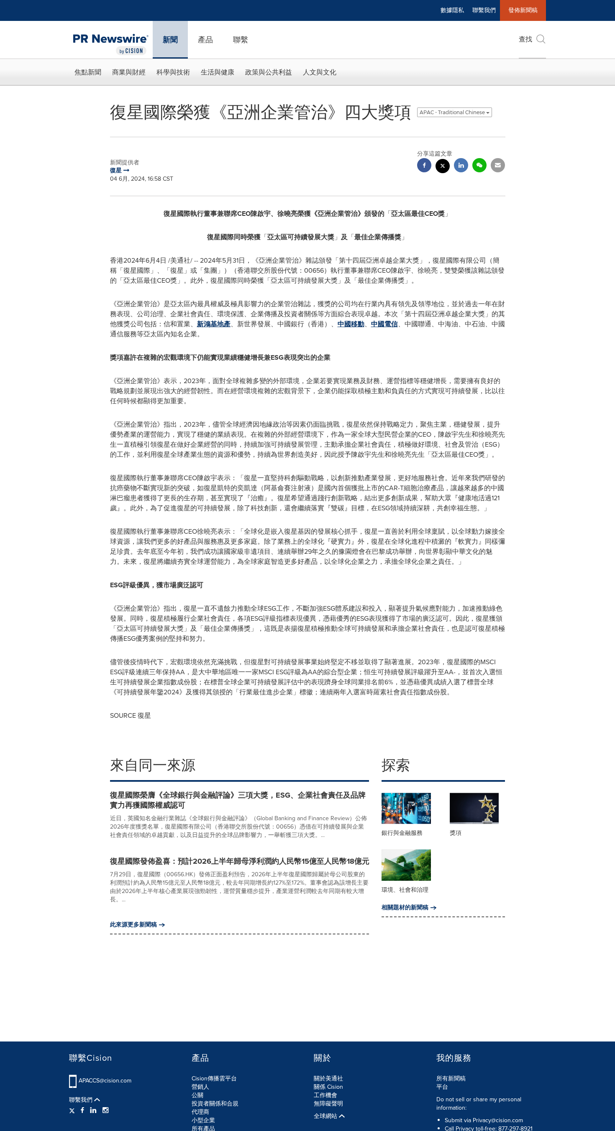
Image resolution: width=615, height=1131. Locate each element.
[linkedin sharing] (461, 166)
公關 (197, 1095)
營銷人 (200, 1086)
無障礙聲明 (328, 1103)
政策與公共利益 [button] (268, 72)
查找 (525, 39)
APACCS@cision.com (105, 1080)
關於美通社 (328, 1078)
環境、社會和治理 (405, 889)
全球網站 (326, 1116)
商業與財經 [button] (129, 72)
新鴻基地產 (214, 324)
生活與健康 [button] (217, 72)
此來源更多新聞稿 (133, 925)
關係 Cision (328, 1086)
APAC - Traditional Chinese (453, 112)
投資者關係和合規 (215, 1103)
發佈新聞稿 (523, 10)
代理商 (200, 1112)
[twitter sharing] (443, 167)
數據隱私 (452, 10)
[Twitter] (73, 1110)
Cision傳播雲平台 (214, 1078)
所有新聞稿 (451, 1078)
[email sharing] (498, 166)
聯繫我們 (484, 10)
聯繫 (240, 39)
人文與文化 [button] (319, 72)
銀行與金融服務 (402, 833)
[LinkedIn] (93, 1110)
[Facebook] (82, 1110)
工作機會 (325, 1095)
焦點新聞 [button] (87, 72)
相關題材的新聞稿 (405, 907)
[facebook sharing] (424, 166)
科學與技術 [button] (173, 72)
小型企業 (203, 1120)
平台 (442, 1086)
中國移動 (351, 324)
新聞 (170, 39)
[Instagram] (105, 1110)
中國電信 (384, 324)
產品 (205, 39)
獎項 (455, 833)
